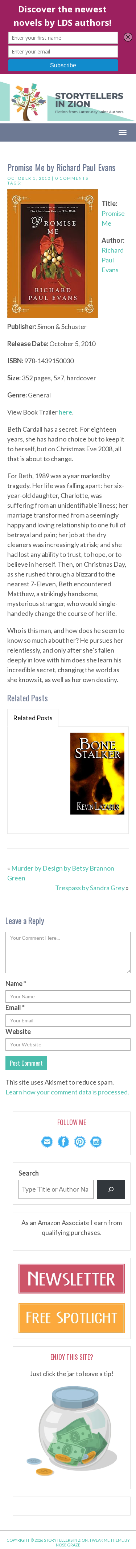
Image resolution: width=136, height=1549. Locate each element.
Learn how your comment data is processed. (67, 1092)
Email (15, 1007)
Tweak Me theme (106, 1540)
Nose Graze (68, 1544)
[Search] (111, 1189)
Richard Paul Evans (113, 260)
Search (28, 1173)
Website (18, 1031)
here (65, 412)
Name (15, 983)
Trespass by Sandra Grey (90, 888)
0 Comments (71, 178)
